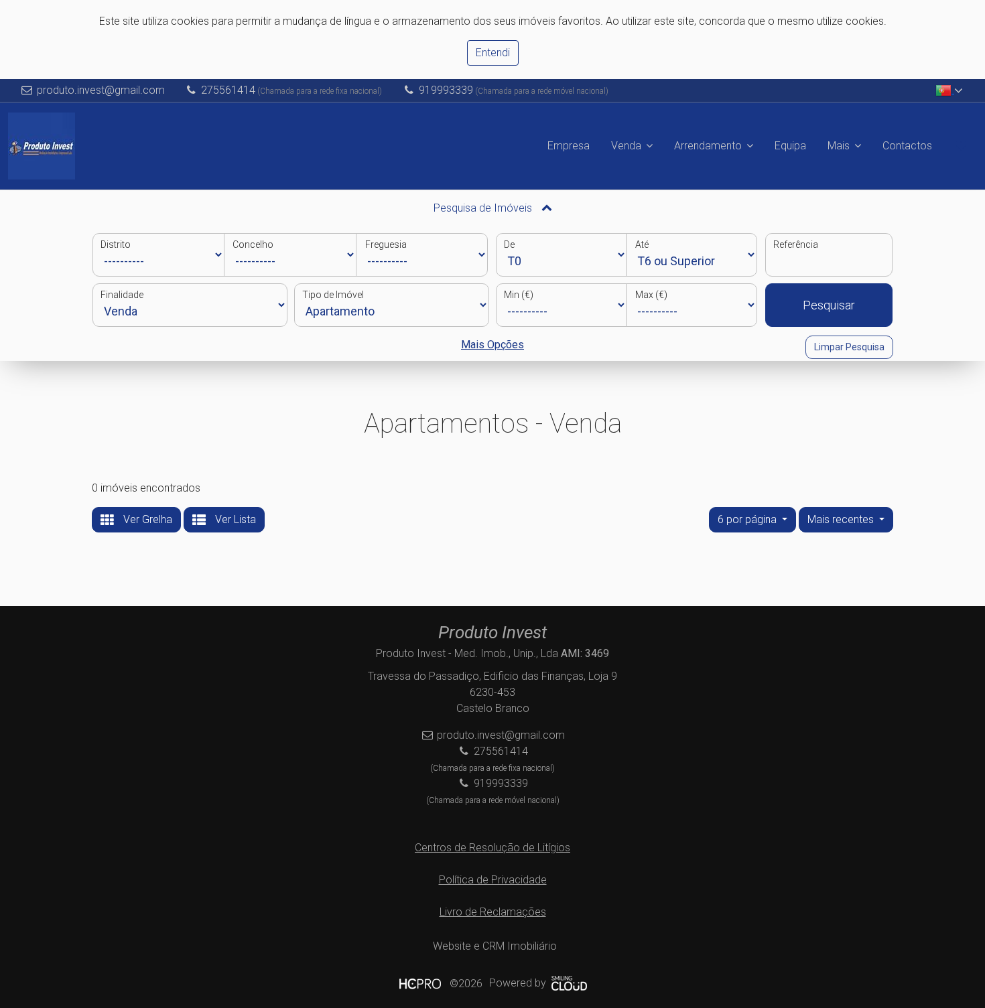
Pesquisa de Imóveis (484, 208)
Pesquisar (829, 305)
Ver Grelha (146, 519)
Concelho (253, 244)
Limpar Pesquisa (849, 347)
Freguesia (386, 244)
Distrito (116, 244)
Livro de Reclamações (493, 912)
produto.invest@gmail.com (101, 90)
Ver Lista (234, 519)
